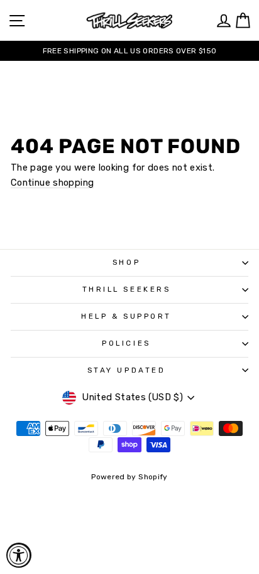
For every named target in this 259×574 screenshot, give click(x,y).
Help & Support (126, 316)
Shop (126, 262)
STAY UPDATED (126, 370)
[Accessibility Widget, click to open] (18, 555)
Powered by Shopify (129, 476)
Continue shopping (52, 183)
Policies (126, 343)
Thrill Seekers (126, 289)
